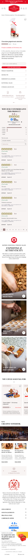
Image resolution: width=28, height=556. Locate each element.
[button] (5, 8)
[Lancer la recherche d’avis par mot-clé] (25, 144)
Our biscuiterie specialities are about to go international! (19, 453)
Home (3, 15)
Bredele (11, 496)
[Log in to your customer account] (24, 8)
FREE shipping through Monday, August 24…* (14, 1)
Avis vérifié (5, 151)
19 (23, 229)
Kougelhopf (12, 497)
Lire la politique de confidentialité (9, 549)
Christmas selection (9, 15)
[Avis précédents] (1, 229)
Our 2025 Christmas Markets (11, 438)
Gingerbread (5, 497)
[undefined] (21, 122)
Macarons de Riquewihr (19, 496)
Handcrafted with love (7, 95)
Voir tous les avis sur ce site (14, 124)
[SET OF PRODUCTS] (12, 403)
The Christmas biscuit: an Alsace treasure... (6, 452)
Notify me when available (14, 67)
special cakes (6, 499)
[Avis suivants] (26, 230)
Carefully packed (20, 95)
